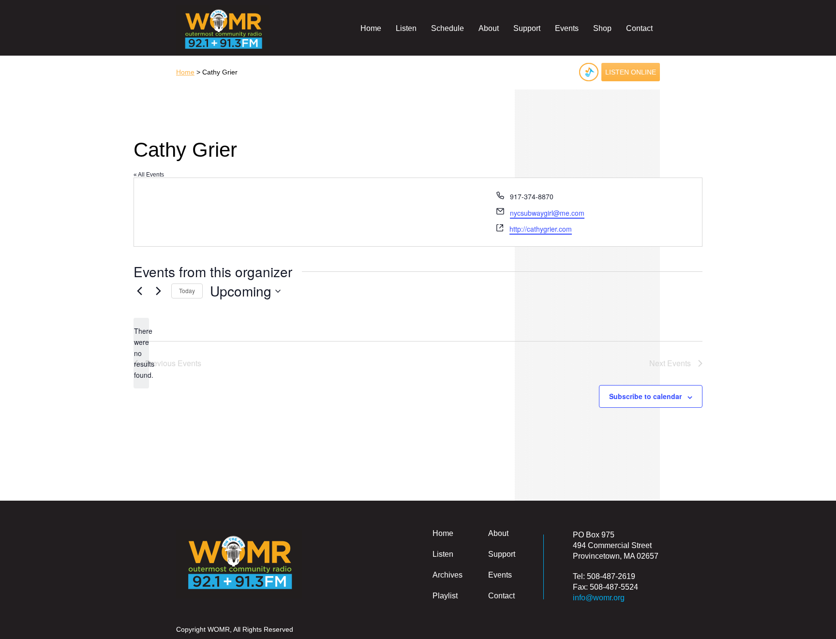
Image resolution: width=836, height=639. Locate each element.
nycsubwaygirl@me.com (547, 213)
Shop (602, 28)
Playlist (445, 596)
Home (370, 28)
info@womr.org (599, 598)
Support (526, 28)
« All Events (149, 174)
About (488, 28)
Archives (448, 575)
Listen (406, 28)
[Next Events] (158, 291)
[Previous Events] (139, 291)
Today (187, 290)
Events (567, 28)
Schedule (447, 28)
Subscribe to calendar (645, 396)
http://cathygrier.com (540, 229)
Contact (639, 28)
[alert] (141, 353)
